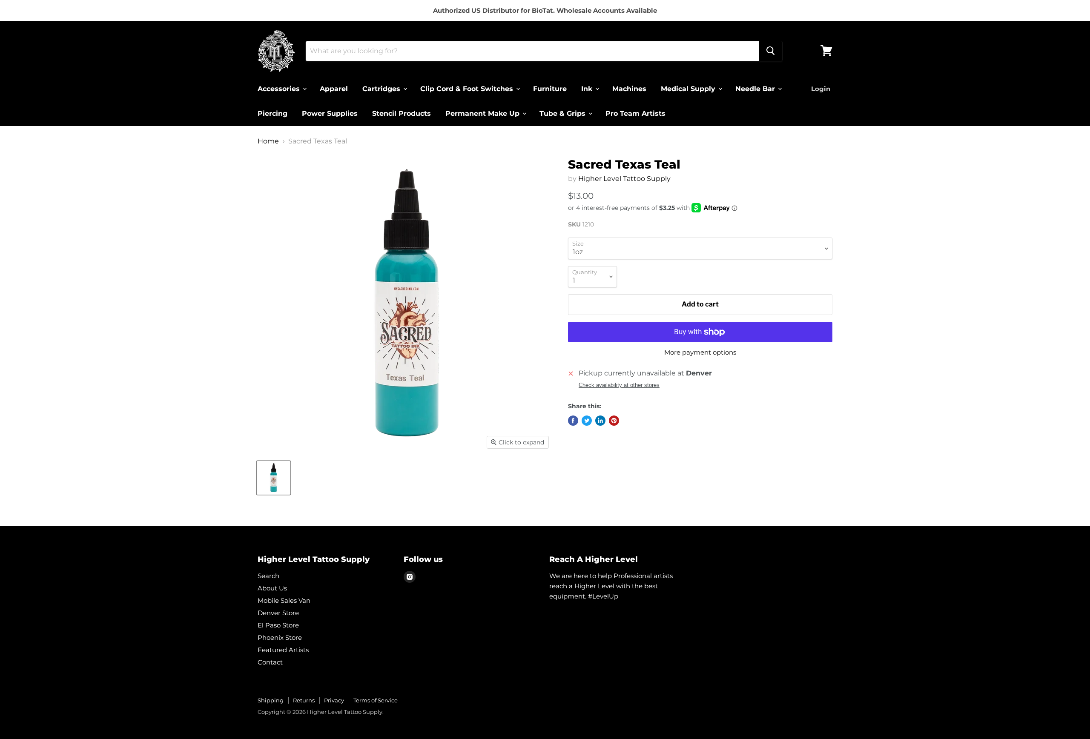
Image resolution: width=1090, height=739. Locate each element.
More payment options (700, 352)
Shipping (271, 700)
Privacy (334, 700)
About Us (272, 588)
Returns (304, 700)
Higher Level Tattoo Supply (624, 179)
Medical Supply (689, 88)
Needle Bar (756, 88)
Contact (270, 662)
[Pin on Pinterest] (614, 420)
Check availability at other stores (619, 385)
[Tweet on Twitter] (587, 420)
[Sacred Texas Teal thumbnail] (273, 478)
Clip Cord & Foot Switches (467, 88)
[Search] (770, 50)
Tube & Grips (563, 113)
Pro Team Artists (635, 113)
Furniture (550, 88)
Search (268, 576)
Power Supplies (330, 113)
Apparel (334, 88)
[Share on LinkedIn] (600, 420)
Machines (629, 88)
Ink (587, 88)
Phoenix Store (280, 637)
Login (820, 88)
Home (268, 141)
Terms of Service (375, 700)
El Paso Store (278, 625)
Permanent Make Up (483, 113)
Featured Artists (283, 650)
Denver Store (278, 613)
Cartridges (382, 88)
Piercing (272, 113)
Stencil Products (401, 113)
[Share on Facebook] (573, 420)
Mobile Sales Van (284, 600)
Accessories (280, 88)
